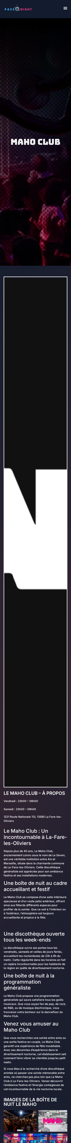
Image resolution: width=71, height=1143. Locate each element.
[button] (65, 8)
